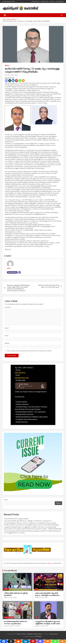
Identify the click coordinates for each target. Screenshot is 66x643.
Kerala (7, 65)
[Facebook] (6, 80)
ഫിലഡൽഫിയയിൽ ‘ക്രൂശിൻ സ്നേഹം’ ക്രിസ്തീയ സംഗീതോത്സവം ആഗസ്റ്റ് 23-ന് (28, 521)
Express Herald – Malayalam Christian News (29, 634)
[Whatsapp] (19, 80)
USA (36, 589)
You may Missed (10, 570)
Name (7, 328)
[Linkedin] (13, 80)
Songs (52, 1)
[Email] (19, 272)
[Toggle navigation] (5, 15)
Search (6, 499)
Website (7, 343)
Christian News (8, 617)
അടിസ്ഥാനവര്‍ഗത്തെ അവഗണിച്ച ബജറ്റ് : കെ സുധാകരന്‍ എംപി (48, 286)
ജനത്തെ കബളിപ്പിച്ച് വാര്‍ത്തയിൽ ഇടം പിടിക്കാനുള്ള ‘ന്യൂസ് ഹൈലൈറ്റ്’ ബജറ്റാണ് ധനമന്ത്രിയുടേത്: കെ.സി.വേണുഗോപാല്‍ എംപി (18, 287)
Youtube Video (44, 1)
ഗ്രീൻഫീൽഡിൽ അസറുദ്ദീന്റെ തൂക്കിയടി (16, 518)
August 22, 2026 (8, 597)
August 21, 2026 (8, 626)
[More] (23, 80)
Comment (8, 307)
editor (16, 75)
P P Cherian (17, 626)
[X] (9, 80)
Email (7, 335)
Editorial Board (35, 1)
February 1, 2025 (9, 75)
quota (49, 563)
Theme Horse (53, 634)
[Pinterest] (16, 80)
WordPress (38, 636)
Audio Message (59, 1)
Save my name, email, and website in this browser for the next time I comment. (29, 351)
